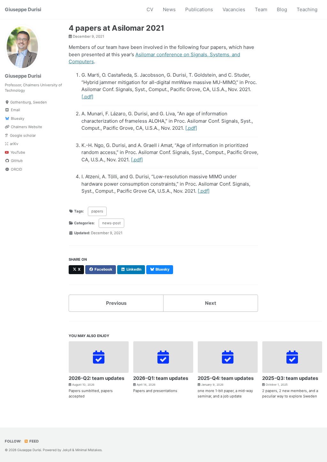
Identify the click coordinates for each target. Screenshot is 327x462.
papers (97, 211)
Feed (33, 441)
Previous (116, 303)
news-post (111, 223)
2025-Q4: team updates (226, 378)
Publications (199, 9)
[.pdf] (87, 97)
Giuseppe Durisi (23, 9)
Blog (282, 9)
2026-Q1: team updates (160, 378)
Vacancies (234, 9)
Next (210, 303)
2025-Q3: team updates (290, 378)
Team (261, 9)
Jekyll (66, 450)
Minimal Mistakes (88, 450)
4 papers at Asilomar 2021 (116, 28)
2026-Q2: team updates (96, 378)
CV (150, 9)
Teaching (307, 9)
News (169, 9)
